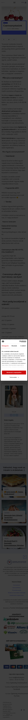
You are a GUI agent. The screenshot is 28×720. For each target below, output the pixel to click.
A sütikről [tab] (23, 345)
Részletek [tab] (14, 345)
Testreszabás (13, 377)
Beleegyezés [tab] (5, 345)
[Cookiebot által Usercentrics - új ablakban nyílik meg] (19, 341)
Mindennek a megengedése (14, 372)
